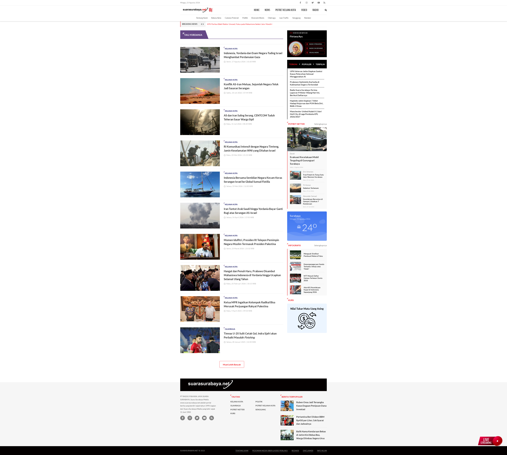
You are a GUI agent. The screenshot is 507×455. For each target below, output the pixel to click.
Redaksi (307, 18)
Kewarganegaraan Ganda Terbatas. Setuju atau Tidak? (314, 266)
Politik (245, 18)
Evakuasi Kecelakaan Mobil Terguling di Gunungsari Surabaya (304, 160)
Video (304, 10)
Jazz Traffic (284, 18)
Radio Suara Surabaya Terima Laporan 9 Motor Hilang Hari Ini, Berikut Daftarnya (240, 24)
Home (257, 10)
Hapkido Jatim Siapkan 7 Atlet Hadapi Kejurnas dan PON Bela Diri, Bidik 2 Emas (306, 103)
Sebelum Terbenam (311, 188)
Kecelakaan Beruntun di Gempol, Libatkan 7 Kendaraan (313, 201)
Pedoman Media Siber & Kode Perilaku (270, 450)
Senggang (296, 18)
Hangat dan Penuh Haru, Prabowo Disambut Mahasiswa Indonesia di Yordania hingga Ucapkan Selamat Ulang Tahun (252, 275)
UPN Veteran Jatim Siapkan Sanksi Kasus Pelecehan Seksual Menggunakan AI (306, 74)
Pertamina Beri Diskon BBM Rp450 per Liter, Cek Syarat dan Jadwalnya (310, 420)
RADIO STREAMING (315, 44)
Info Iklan (322, 450)
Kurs (232, 413)
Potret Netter (237, 410)
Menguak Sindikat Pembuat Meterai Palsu (313, 255)
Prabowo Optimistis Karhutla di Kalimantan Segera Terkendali (304, 83)
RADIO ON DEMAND (316, 48)
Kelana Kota (216, 18)
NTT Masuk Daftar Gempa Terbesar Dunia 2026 (313, 278)
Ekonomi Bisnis (257, 18)
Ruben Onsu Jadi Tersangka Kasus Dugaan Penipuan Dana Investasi (311, 406)
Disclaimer (308, 450)
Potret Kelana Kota (285, 10)
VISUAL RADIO (314, 52)
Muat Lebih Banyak (232, 364)
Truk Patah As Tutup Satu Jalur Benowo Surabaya (313, 176)
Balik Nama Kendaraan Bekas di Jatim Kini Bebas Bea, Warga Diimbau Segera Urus (311, 435)
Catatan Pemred (232, 18)
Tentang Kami (202, 18)
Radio (316, 10)
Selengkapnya (320, 124)
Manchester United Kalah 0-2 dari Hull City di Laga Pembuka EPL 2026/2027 (306, 114)
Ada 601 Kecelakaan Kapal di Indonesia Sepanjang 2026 (312, 289)
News (267, 10)
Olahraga (272, 18)
